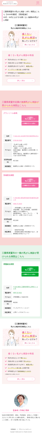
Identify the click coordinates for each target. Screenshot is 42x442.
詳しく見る (21, 80)
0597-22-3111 (17, 292)
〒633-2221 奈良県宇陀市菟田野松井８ (26, 136)
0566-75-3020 (17, 204)
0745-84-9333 (17, 140)
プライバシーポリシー (25, 429)
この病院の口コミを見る (28, 123)
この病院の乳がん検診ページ (30, 118)
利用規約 (13, 429)
